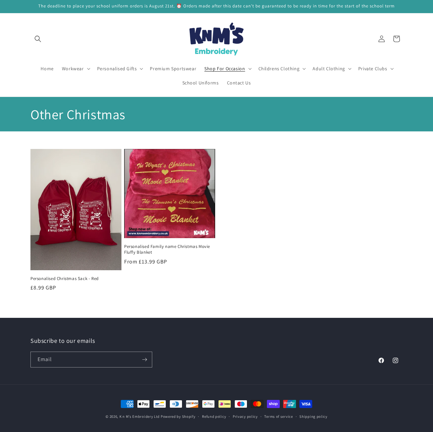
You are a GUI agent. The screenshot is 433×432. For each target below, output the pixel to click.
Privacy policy (245, 416)
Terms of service (278, 416)
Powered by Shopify (178, 416)
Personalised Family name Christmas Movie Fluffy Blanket (167, 249)
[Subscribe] (144, 359)
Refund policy (214, 416)
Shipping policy (313, 416)
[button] (37, 38)
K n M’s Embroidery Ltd (139, 416)
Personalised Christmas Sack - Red (64, 278)
